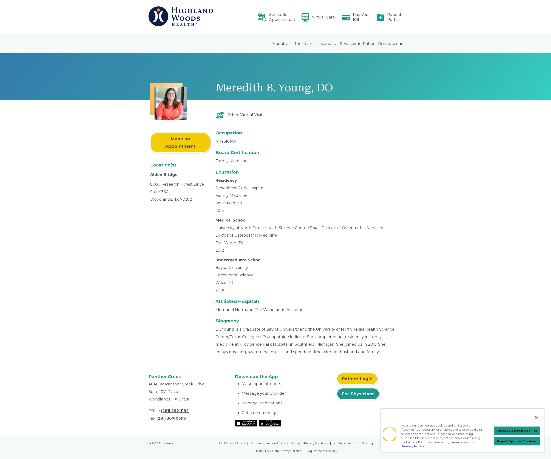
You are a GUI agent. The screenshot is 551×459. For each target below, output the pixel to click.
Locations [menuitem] (326, 43)
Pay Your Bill (361, 17)
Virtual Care (323, 17)
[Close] (536, 417)
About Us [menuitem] (282, 43)
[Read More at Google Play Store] (270, 422)
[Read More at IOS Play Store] (246, 422)
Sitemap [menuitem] (368, 443)
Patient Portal (394, 17)
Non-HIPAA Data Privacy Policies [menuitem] (278, 451)
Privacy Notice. (413, 446)
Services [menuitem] (348, 43)
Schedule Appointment (282, 17)
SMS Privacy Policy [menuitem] (232, 443)
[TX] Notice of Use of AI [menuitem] (322, 451)
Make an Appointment (180, 142)
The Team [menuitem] (304, 43)
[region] (462, 430)
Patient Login (357, 378)
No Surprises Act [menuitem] (344, 443)
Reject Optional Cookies (517, 441)
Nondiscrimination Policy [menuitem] (268, 443)
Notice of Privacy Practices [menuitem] (309, 443)
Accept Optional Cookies (517, 430)
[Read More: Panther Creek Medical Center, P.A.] (189, 17)
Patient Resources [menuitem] (380, 43)
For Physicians (358, 393)
